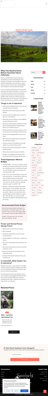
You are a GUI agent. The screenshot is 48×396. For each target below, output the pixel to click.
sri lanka (34, 187)
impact (39, 160)
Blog (45, 376)
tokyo (40, 187)
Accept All (24, 390)
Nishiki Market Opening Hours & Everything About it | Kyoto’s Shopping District (41, 108)
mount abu (34, 180)
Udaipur (39, 190)
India (32, 81)
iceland (33, 160)
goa (40, 157)
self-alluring (35, 185)
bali (7, 312)
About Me (44, 372)
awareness (34, 147)
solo (42, 185)
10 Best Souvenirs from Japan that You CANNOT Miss (41, 136)
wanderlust (35, 195)
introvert (34, 167)
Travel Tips (43, 378)
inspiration (34, 165)
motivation (34, 177)
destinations (40, 152)
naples (33, 182)
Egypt (38, 155)
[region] (16, 386)
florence (34, 157)
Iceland (33, 93)
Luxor (33, 175)
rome (39, 182)
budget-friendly (36, 150)
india (33, 162)
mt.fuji (41, 180)
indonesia (39, 162)
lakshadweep (40, 172)
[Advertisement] (24, 17)
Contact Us (43, 374)
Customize (8, 390)
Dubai (32, 90)
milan (38, 175)
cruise (33, 152)
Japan (32, 84)
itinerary (34, 170)
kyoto (33, 172)
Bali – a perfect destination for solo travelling (7, 316)
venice (33, 192)
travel (33, 190)
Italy (32, 87)
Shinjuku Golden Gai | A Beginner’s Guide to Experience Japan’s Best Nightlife (41, 123)
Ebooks (44, 380)
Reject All (16, 390)
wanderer (39, 192)
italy (40, 167)
